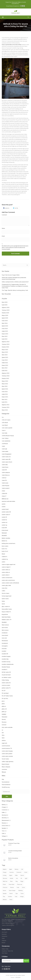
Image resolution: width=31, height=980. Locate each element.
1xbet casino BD (6, 459)
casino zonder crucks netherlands (10, 583)
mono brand (5, 635)
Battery (4, 804)
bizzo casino (5, 546)
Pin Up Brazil (5, 693)
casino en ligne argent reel (8, 564)
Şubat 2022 (5, 389)
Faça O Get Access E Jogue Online (10, 275)
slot (3, 732)
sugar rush (4, 743)
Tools (16, 896)
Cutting (4, 875)
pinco (3, 701)
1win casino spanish (7, 427)
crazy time (4, 588)
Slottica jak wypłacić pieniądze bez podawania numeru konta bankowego (14, 278)
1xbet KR (4, 469)
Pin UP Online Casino (7, 696)
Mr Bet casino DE (6, 672)
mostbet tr (4, 669)
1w (3, 417)
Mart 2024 (4, 323)
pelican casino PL (6, 688)
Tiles (4, 896)
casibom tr (4, 556)
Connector (4, 809)
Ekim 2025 (4, 302)
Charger (4, 807)
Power (4, 884)
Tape (16, 893)
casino (3, 561)
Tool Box (10, 896)
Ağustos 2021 (5, 404)
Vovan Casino (5, 759)
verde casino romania (7, 756)
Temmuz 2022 (5, 375)
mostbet (4, 651)
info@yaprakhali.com (9, 923)
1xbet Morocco (6, 475)
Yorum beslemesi (6, 784)
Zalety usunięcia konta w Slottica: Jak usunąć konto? (15, 281)
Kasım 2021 (5, 397)
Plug (17, 881)
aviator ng (4, 525)
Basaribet (4, 535)
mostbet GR (5, 653)
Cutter (25, 872)
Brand (3, 554)
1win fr (3, 430)
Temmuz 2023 (5, 344)
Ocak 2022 (5, 391)
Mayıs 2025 (5, 315)
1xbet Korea (5, 467)
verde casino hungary (7, 751)
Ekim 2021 (4, 399)
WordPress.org (6, 787)
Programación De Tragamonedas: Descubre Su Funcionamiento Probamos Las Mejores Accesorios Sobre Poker (15, 286)
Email (3, 236)
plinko (3, 703)
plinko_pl (4, 711)
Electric (22, 875)
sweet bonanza (6, 745)
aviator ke (4, 519)
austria (3, 504)
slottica (4, 740)
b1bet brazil (5, 530)
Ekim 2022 (4, 368)
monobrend (5, 643)
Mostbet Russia (6, 667)
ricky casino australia (7, 727)
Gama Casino (5, 598)
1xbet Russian (5, 485)
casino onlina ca (6, 569)
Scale (18, 887)
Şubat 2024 (5, 326)
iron (17, 878)
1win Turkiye (5, 438)
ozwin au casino (6, 685)
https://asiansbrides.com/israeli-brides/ (12, 44)
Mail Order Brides (6, 617)
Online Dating (5, 680)
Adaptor (4, 869)
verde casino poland (7, 753)
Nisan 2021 (5, 410)
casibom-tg (5, 559)
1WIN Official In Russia (8, 435)
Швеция (4, 772)
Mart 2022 (4, 386)
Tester (22, 893)
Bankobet (4, 533)
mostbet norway (6, 661)
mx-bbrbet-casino (6, 677)
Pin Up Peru (5, 698)
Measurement (5, 820)
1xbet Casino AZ (6, 456)
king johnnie (5, 614)
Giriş (3, 779)
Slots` (3, 738)
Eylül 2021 (4, 402)
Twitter (16, 208)
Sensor (4, 890)
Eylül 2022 (4, 370)
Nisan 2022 (5, 383)
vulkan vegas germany (7, 761)
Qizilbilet (4, 714)
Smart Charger (12, 890)
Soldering (20, 890)
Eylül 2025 (4, 305)
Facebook (7, 208)
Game (3, 601)
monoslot (4, 648)
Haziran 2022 (5, 378)
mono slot (4, 638)
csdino (3, 590)
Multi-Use (5, 881)
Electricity (4, 817)
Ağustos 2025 (5, 307)
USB (3, 833)
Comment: (4, 215)
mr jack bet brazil (6, 674)
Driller (3, 812)
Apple (10, 869)
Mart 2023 (4, 354)
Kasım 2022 (5, 365)
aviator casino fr (6, 514)
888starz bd (5, 498)
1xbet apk (4, 449)
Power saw (19, 884)
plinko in (4, 706)
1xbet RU (4, 480)
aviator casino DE (6, 512)
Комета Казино (5, 764)
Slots (3, 735)
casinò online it (5, 575)
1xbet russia (5, 483)
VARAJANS (17, 977)
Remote (4, 823)
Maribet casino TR (6, 619)
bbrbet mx (4, 540)
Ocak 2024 (5, 328)
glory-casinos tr (6, 606)
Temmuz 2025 (5, 310)
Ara (7, 796)
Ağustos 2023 (5, 341)
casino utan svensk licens (8, 580)
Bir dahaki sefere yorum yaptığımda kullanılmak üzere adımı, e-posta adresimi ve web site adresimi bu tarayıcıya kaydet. (15, 247)
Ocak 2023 (5, 360)
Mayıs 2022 (5, 381)
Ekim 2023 (4, 336)
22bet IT (4, 496)
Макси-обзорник (6, 766)
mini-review (5, 627)
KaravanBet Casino (7, 609)
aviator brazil (5, 509)
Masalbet (4, 622)
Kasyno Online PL (6, 611)
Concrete (11, 872)
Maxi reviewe (5, 625)
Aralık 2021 (5, 394)
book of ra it (5, 551)
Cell (22, 869)
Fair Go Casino (5, 593)
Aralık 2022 (5, 362)
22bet (3, 491)
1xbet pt (4, 477)
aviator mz (4, 522)
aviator (3, 506)
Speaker (4, 828)
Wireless (5, 899)
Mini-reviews (5, 630)
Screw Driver (5, 825)
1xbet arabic (5, 451)
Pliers (11, 881)
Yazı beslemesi (5, 782)
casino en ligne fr (6, 567)
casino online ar (6, 572)
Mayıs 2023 (5, 349)
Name (3, 228)
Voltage (4, 836)
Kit (21, 878)
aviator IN (4, 517)
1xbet (3, 446)
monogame (5, 646)
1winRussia (5, 443)
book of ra (4, 548)
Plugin (21, 881)
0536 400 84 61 (10, 925)
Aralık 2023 (5, 331)
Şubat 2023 (5, 357)
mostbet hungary (6, 656)
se (2, 730)
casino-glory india (6, 585)
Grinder (11, 878)
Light (26, 878)
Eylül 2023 (4, 339)
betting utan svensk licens (8, 543)
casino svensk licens (7, 577)
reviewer (4, 724)
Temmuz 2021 (5, 407)
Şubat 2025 (5, 318)
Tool (3, 831)
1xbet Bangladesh (6, 454)
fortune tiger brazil (6, 596)
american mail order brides (8, 501)
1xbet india (5, 464)
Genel (3, 604)
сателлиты (4, 769)
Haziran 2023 (5, 347)
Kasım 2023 (5, 333)
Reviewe (4, 722)
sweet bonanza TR (7, 748)
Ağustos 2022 (5, 373)
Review (4, 719)
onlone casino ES (6, 682)
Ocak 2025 (5, 320)
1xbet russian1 (6, 488)
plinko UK (4, 709)
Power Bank (11, 884)
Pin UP (3, 690)
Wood (11, 899)
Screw (23, 887)
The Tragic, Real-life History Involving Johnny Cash (15, 290)
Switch (11, 893)
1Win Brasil (5, 422)
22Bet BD (4, 493)
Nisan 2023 (5, 352)
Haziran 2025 (5, 312)
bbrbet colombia (6, 538)
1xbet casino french (7, 462)
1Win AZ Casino (6, 420)
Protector (5, 887)
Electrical (4, 815)
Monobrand (5, 640)
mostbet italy (5, 659)
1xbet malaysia (6, 472)
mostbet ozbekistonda (7, 664)
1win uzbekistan (6, 441)
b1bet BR (4, 527)
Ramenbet (4, 717)
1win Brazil (5, 425)
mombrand (4, 632)
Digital (10, 875)
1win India (4, 433)
